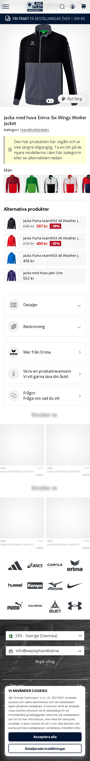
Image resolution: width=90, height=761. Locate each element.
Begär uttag (45, 661)
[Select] (55, 606)
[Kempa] (35, 586)
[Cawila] (55, 566)
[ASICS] (35, 566)
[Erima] (75, 566)
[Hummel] (15, 586)
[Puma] (15, 606)
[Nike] (75, 586)
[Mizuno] (55, 586)
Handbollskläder (34, 129)
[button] (45, 304)
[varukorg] (83, 7)
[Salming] (35, 606)
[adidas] (15, 566)
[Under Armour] (75, 606)
